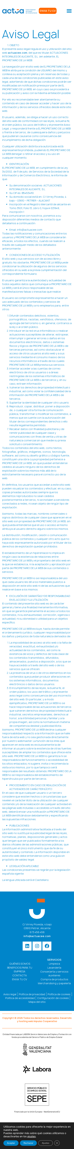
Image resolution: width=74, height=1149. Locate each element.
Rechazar (28, 1143)
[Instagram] (37, 946)
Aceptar (11, 1143)
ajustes (31, 1136)
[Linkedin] (27, 946)
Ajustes (45, 1143)
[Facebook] (46, 946)
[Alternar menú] (69, 11)
